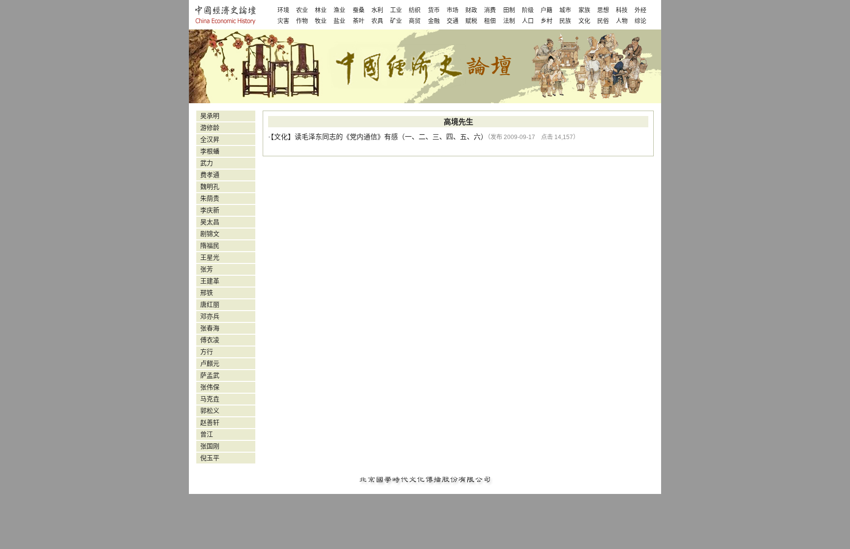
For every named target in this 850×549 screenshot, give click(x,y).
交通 (452, 21)
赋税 (471, 21)
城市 (565, 10)
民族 (565, 21)
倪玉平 (209, 458)
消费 (490, 10)
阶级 (528, 10)
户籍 (546, 10)
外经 (640, 10)
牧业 (321, 21)
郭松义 (209, 410)
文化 (584, 21)
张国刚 (209, 446)
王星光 (209, 257)
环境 (283, 10)
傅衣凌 (209, 340)
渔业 (339, 10)
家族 (584, 10)
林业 (321, 10)
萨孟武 (209, 375)
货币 (434, 10)
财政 (471, 10)
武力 (206, 163)
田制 (509, 10)
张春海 (209, 328)
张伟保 (209, 387)
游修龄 (209, 127)
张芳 (206, 269)
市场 (452, 10)
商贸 (415, 21)
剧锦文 (209, 233)
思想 (603, 10)
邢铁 (206, 292)
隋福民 (209, 245)
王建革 (209, 281)
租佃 (490, 21)
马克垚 (209, 399)
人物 (622, 21)
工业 (396, 10)
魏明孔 (209, 186)
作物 (302, 21)
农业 (302, 10)
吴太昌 (209, 222)
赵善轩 (209, 422)
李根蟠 (209, 151)
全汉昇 (209, 139)
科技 (622, 10)
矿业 (396, 21)
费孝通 (209, 174)
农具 (377, 21)
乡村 (546, 21)
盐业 (339, 21)
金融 (434, 21)
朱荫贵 (209, 198)
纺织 (415, 10)
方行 (206, 351)
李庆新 (209, 210)
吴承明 (209, 115)
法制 (509, 21)
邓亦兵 (209, 316)
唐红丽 (209, 304)
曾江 (206, 434)
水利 (377, 10)
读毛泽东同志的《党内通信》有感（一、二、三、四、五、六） (391, 137)
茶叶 (358, 21)
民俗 (603, 21)
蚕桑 (358, 10)
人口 (528, 21)
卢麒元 (209, 363)
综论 (640, 21)
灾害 (283, 21)
